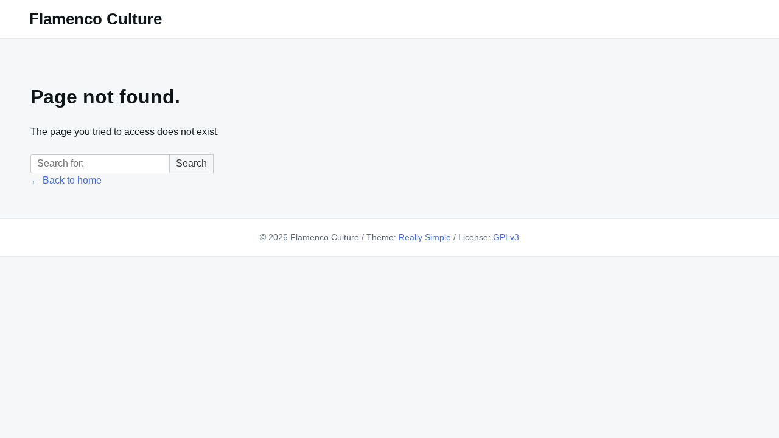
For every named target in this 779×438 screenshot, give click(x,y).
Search (191, 163)
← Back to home (66, 180)
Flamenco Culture (95, 19)
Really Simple (425, 237)
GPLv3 (506, 237)
